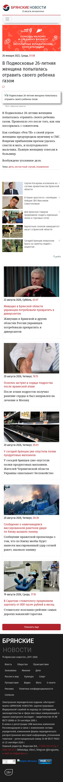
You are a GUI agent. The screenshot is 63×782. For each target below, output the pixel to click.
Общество (22, 664)
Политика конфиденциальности (36, 688)
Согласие (9, 694)
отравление (42, 166)
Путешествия (12, 682)
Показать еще (31, 627)
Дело (38, 670)
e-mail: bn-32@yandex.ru (14, 753)
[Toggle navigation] (7, 19)
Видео (27, 682)
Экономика (10, 670)
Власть (8, 664)
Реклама (9, 688)
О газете (51, 682)
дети (11, 166)
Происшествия (41, 664)
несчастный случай (25, 166)
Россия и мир (12, 676)
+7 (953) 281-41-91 (47, 746)
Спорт (42, 676)
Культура (29, 676)
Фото (38, 682)
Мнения (26, 670)
